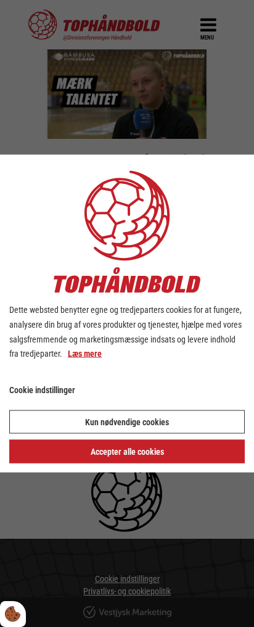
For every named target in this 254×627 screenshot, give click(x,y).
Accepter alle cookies (127, 451)
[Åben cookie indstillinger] (13, 614)
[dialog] (127, 314)
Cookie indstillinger (42, 390)
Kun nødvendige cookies (127, 421)
